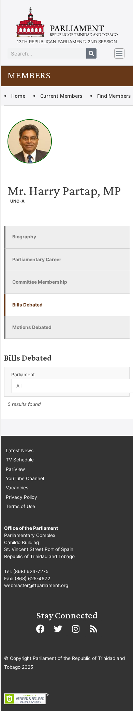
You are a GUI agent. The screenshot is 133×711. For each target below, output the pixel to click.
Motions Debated (31, 327)
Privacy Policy (21, 497)
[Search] (91, 53)
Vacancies (17, 487)
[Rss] (93, 628)
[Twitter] (57, 628)
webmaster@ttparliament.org (36, 585)
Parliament (23, 374)
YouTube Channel (25, 478)
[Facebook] (40, 628)
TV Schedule (20, 459)
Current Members (61, 96)
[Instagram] (75, 628)
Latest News (19, 450)
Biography (24, 236)
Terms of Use (20, 506)
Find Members (114, 96)
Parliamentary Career (36, 259)
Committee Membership (39, 282)
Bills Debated (27, 304)
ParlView (15, 469)
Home (18, 96)
